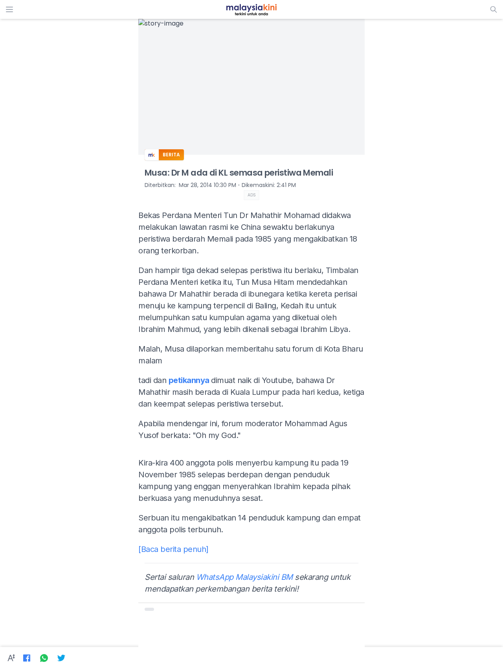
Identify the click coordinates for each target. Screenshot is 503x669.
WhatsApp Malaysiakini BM (244, 577)
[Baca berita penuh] (173, 549)
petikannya (190, 380)
